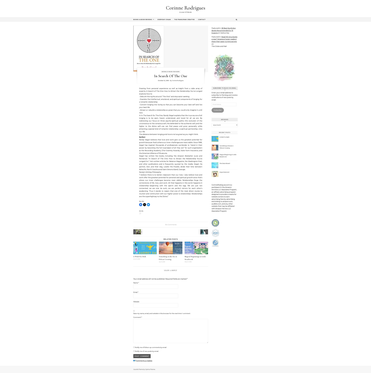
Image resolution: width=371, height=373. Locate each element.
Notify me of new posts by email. (147, 351)
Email (135, 292)
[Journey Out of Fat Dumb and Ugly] (203, 231)
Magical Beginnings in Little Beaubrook (228, 155)
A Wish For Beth (139, 256)
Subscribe (218, 110)
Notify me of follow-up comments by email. (151, 347)
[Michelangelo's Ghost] (137, 231)
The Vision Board (225, 163)
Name (136, 283)
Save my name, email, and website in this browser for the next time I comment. (161, 313)
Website (136, 302)
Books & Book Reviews (142, 19)
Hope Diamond (224, 172)
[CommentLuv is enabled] (143, 361)
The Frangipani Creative (184, 19)
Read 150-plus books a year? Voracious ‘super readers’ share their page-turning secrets (224, 39)
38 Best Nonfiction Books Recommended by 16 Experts (224, 30)
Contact (202, 19)
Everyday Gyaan (164, 19)
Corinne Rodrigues (185, 8)
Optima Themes (150, 369)
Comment (137, 317)
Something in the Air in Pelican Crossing (226, 147)
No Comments (170, 225)
